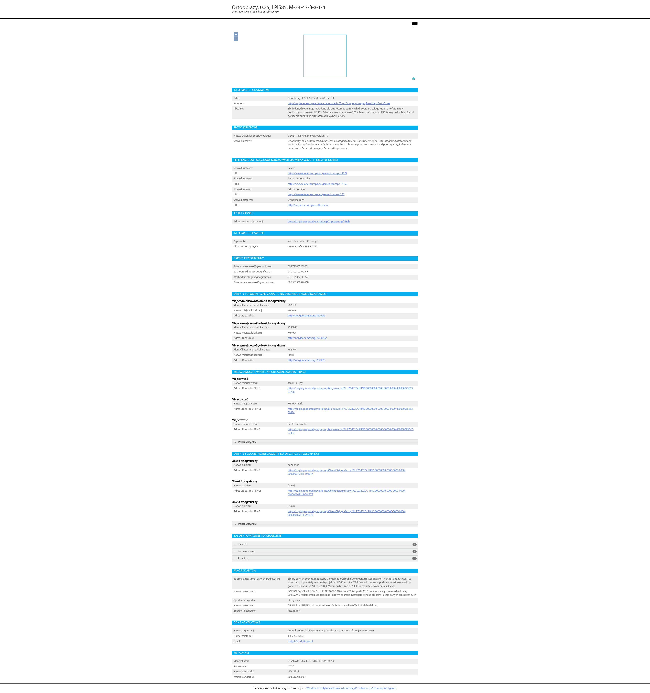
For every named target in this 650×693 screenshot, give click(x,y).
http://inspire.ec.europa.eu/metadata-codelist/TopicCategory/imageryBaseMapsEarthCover (339, 103)
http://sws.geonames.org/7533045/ (307, 338)
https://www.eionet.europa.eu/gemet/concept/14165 (317, 184)
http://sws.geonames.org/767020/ (306, 315)
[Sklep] (414, 25)
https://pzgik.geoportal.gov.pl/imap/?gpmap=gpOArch (319, 221)
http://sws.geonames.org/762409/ (306, 360)
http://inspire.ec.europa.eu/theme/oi (308, 205)
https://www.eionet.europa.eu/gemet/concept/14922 (317, 173)
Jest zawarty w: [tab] (326, 551)
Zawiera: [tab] (326, 544)
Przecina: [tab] (326, 558)
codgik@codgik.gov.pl (300, 641)
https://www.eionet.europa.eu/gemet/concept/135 (316, 194)
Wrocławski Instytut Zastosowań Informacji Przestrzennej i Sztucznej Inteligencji (351, 688)
